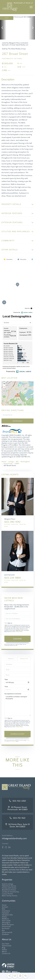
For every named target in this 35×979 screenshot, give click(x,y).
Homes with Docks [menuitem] (9, 888)
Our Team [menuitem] (5, 944)
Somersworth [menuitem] (7, 932)
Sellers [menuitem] (4, 950)
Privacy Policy (19, 631)
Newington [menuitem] (6, 923)
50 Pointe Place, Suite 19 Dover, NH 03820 (19, 825)
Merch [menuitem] (4, 952)
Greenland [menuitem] (6, 911)
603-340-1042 (12, 521)
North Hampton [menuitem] (8, 925)
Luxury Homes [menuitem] (7, 894)
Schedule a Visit (24, 658)
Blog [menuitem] (3, 948)
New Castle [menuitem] (6, 921)
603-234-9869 (12, 577)
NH (17, 462)
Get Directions (17, 421)
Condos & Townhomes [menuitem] (10, 892)
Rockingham (25, 462)
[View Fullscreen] (4, 390)
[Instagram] (6, 847)
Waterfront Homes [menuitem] (9, 886)
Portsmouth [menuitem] (6, 927)
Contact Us (11, 658)
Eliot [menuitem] (3, 909)
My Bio (6, 526)
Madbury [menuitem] (5, 919)
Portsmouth (8, 464)
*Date (6, 679)
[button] (3, 28)
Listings (11, 462)
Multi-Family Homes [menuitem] (9, 896)
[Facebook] (2, 847)
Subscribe (17, 639)
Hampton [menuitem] (5, 913)
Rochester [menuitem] (6, 929)
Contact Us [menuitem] (6, 953)
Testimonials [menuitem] (6, 946)
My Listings (7, 524)
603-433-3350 (19, 801)
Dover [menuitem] (4, 905)
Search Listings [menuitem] (7, 884)
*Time (6, 686)
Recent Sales (14, 524)
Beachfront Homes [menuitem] (9, 890)
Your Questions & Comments (12, 694)
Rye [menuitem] (3, 930)
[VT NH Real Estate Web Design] (17, 966)
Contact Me (22, 524)
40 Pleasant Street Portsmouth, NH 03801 (17, 808)
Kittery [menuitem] (4, 917)
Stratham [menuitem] (5, 934)
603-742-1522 (19, 818)
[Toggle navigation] (31, 7)
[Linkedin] (9, 847)
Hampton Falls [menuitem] (7, 915)
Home (3, 462)
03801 (16, 464)
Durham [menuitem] (5, 907)
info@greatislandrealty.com (14, 838)
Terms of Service (12, 741)
